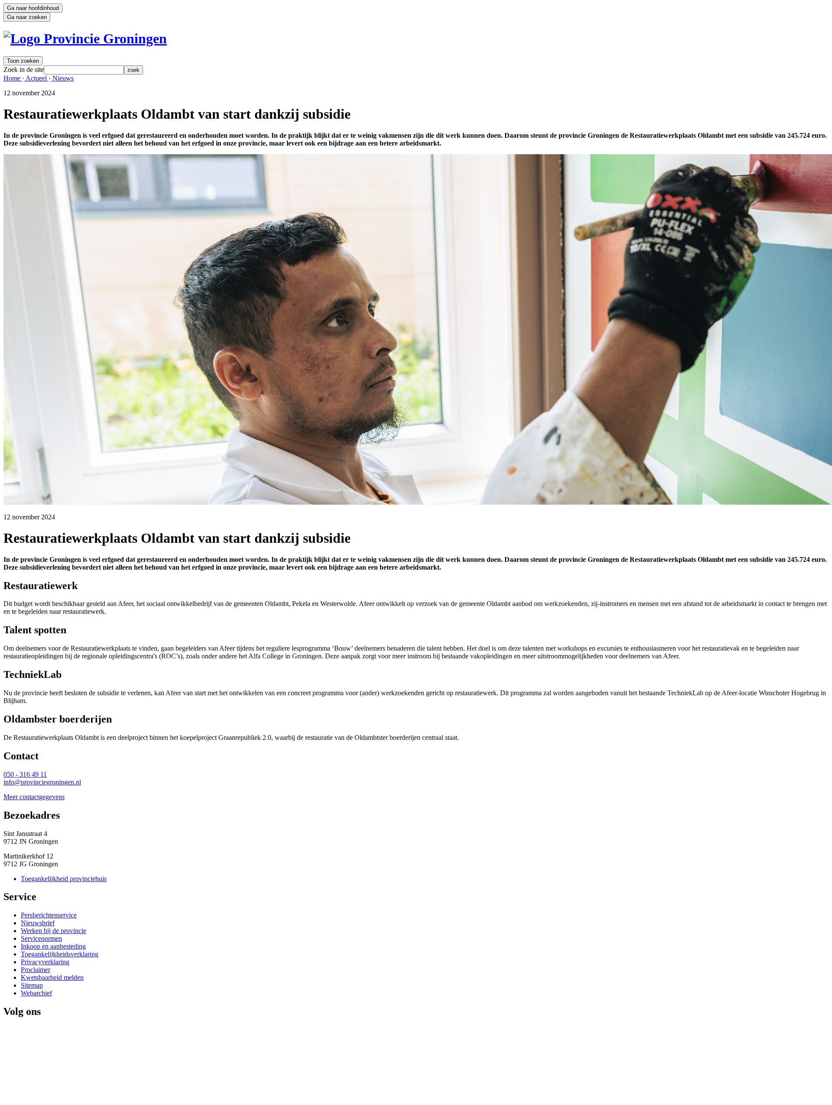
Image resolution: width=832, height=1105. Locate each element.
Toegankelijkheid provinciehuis (64, 878)
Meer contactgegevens (34, 796)
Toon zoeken (23, 61)
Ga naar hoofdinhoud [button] (33, 8)
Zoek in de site (23, 69)
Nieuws (62, 78)
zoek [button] (133, 70)
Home (12, 78)
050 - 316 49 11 (25, 774)
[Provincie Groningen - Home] (85, 38)
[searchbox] (84, 70)
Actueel (36, 78)
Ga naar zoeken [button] (27, 17)
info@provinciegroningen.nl (42, 782)
